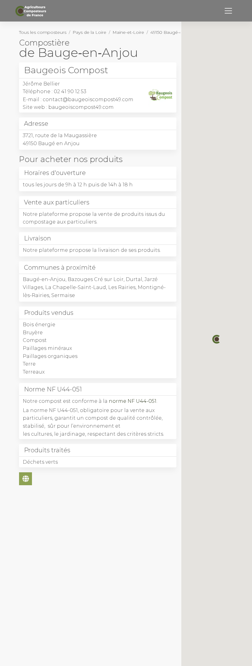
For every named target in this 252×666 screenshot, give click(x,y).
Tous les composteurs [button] (42, 32)
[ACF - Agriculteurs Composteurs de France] (31, 11)
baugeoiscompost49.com (81, 107)
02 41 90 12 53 (70, 91)
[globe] (25, 478)
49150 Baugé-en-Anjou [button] (174, 32)
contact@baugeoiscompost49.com (88, 99)
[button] (217, 339)
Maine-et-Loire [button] (128, 32)
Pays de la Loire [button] (89, 32)
